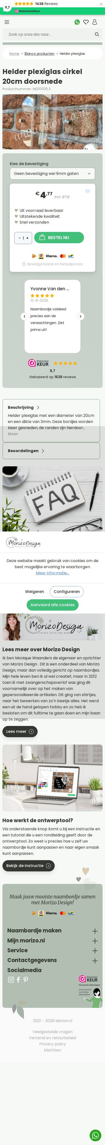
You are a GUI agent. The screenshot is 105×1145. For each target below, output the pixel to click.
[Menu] (6, 22)
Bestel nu (58, 237)
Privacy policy (52, 1044)
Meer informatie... (52, 573)
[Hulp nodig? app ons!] (77, 22)
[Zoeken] (97, 34)
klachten (52, 1050)
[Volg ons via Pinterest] (25, 979)
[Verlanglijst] (86, 22)
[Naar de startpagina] (52, 542)
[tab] (51, 420)
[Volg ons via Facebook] (18, 979)
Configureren (67, 591)
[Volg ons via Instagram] (11, 979)
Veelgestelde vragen (52, 1032)
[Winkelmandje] (101, 19)
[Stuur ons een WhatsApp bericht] (95, 1135)
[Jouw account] (94, 22)
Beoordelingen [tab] (23, 451)
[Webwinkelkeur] (90, 991)
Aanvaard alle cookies (53, 605)
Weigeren (34, 591)
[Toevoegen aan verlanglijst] (87, 191)
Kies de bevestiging (29, 164)
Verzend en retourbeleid (52, 1038)
